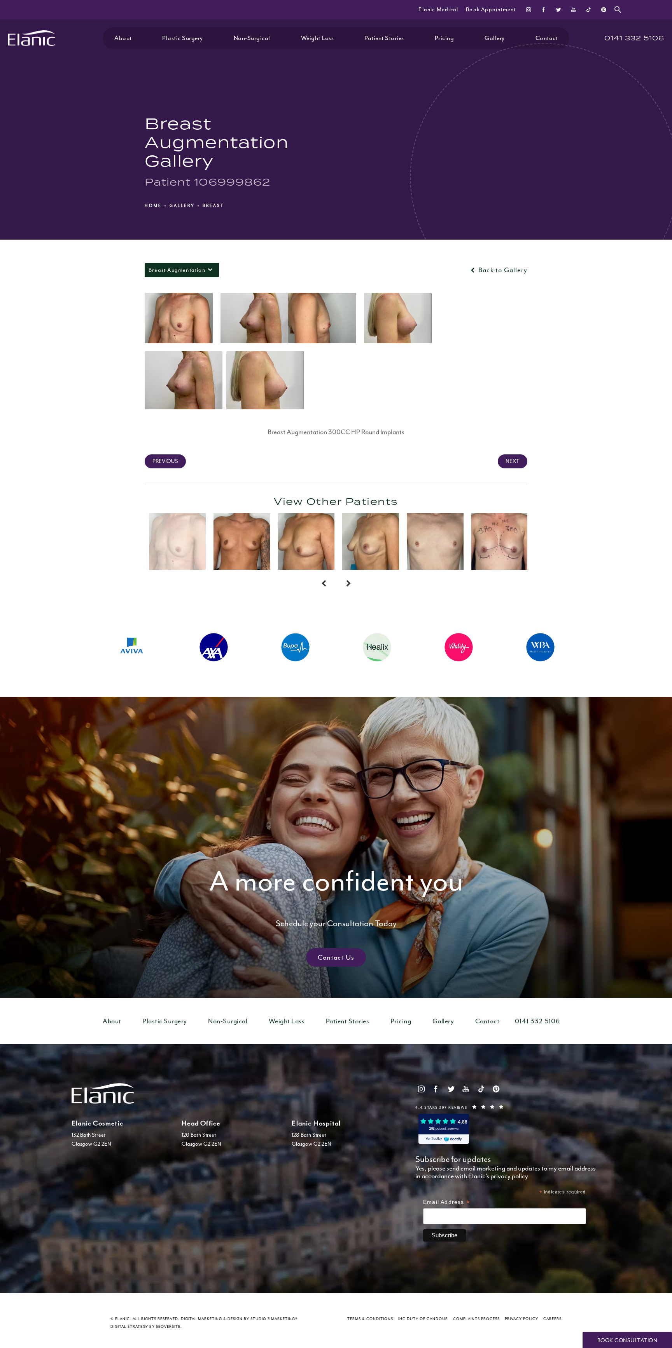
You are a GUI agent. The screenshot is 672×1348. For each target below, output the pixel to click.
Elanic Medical (438, 9)
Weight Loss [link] (317, 38)
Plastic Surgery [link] (182, 38)
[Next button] (348, 583)
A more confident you (336, 896)
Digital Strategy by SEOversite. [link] (146, 1326)
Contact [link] (547, 38)
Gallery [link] (495, 38)
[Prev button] (323, 583)
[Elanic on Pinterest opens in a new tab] (603, 9)
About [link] (123, 38)
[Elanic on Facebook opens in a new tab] (543, 9)
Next (513, 461)
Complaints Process (476, 1319)
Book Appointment (491, 9)
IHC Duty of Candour (423, 1319)
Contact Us (336, 957)
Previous (165, 461)
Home (153, 205)
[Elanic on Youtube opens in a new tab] (573, 9)
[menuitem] (529, 9)
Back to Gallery (502, 270)
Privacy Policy (521, 1319)
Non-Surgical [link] (252, 38)
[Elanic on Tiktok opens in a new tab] (588, 9)
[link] (634, 38)
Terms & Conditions (370, 1319)
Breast (213, 205)
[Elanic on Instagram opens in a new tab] (529, 9)
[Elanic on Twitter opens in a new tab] (559, 9)
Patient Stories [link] (384, 38)
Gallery (182, 205)
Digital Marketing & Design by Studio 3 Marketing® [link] (239, 1319)
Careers (552, 1319)
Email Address (446, 1202)
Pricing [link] (444, 38)
